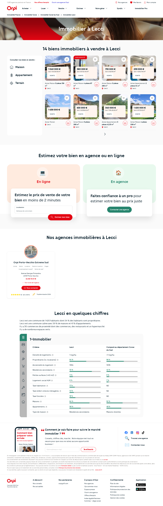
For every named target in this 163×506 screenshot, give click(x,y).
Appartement (23, 75)
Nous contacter (32, 288)
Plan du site (114, 483)
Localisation (20, 207)
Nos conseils (37, 483)
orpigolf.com (63, 483)
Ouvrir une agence (91, 492)
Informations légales (117, 486)
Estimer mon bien (62, 217)
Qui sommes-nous (90, 486)
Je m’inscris (88, 449)
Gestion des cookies (117, 498)
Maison (19, 67)
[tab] (23, 337)
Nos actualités (38, 486)
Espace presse (89, 489)
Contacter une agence (119, 210)
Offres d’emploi (90, 495)
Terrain (19, 83)
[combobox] (16, 211)
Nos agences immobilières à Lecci (82, 237)
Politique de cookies (117, 495)
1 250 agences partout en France (19, 2)
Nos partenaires (65, 480)
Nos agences (89, 483)
